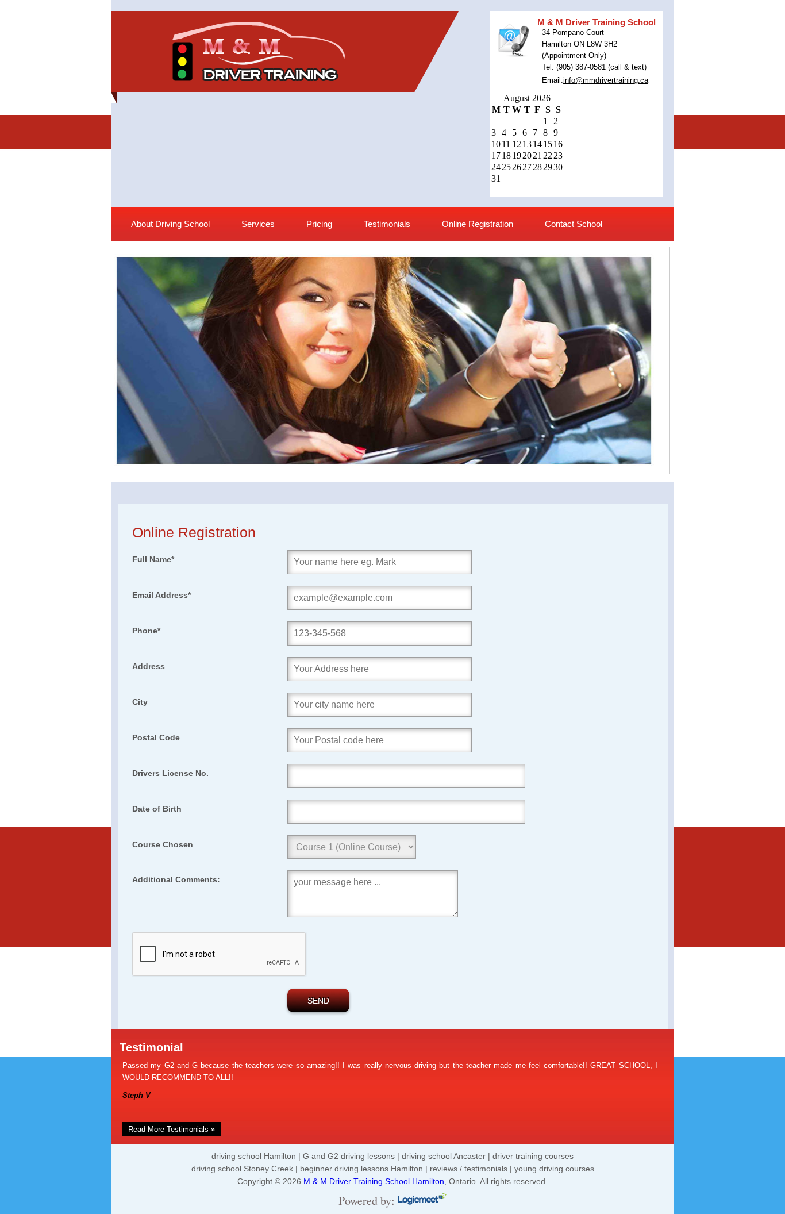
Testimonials (387, 224)
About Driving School (170, 224)
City (140, 701)
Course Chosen (162, 844)
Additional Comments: (176, 879)
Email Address (161, 595)
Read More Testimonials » (171, 1129)
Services (258, 224)
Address (148, 666)
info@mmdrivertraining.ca (605, 80)
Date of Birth (157, 808)
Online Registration (477, 224)
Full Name (153, 559)
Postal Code (156, 737)
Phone (146, 630)
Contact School (573, 224)
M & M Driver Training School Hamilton (373, 1181)
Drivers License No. (170, 773)
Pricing (319, 224)
